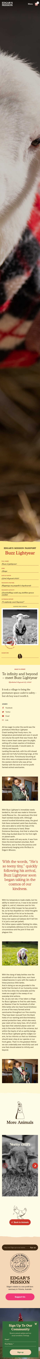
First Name (9, 1344)
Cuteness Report (7, 599)
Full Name (5, 561)
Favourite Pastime (8, 583)
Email (7, 1339)
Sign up (33, 1247)
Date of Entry (6, 575)
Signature (5, 653)
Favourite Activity (8, 590)
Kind (3, 568)
